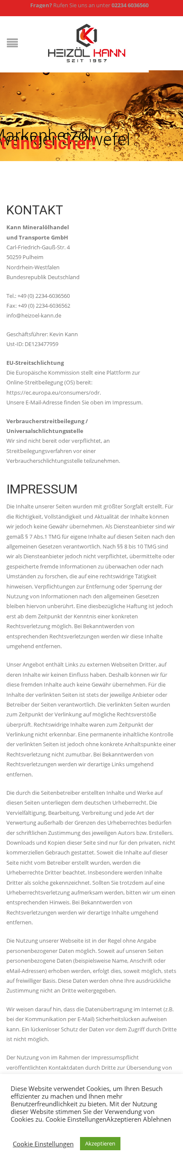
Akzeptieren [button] (100, 1143)
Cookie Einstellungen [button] (43, 1144)
